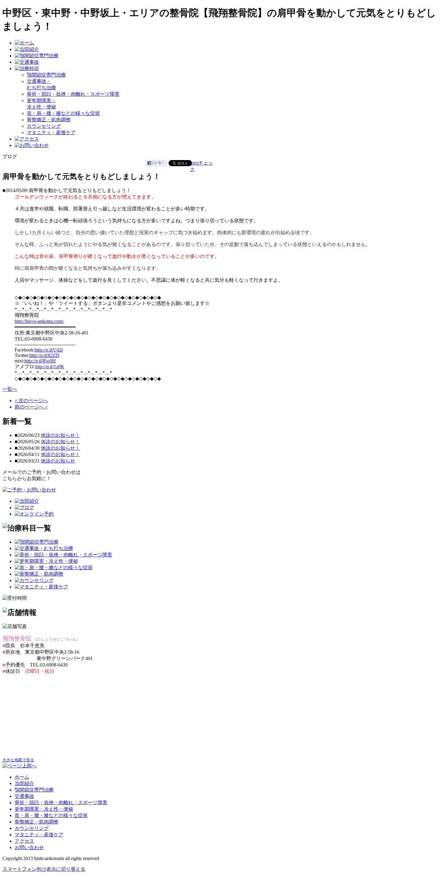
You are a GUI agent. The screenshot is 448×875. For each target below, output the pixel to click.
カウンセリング (44, 126)
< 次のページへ (31, 400)
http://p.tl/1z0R (49, 366)
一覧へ (9, 389)
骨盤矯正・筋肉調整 (49, 119)
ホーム (22, 777)
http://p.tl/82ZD (44, 355)
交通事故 (24, 796)
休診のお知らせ (58, 460)
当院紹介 (24, 783)
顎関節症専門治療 (46, 74)
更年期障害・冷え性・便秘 (44, 809)
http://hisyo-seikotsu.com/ (39, 321)
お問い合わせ (29, 847)
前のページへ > (31, 406)
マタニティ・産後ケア (51, 132)
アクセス (24, 841)
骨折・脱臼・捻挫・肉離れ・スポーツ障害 (73, 94)
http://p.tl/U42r (49, 349)
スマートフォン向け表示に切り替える (43, 869)
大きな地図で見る (18, 760)
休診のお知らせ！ (60, 435)
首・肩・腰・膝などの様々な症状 (63, 113)
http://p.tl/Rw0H (40, 360)
